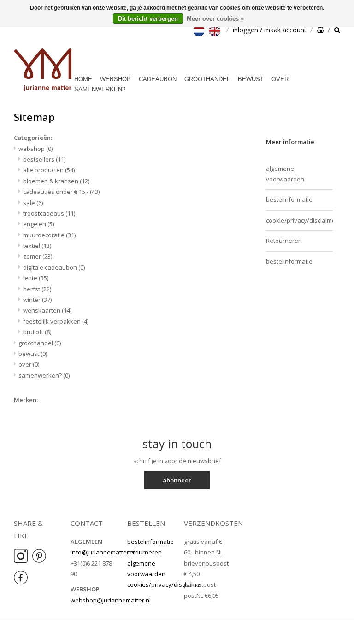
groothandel (207, 79)
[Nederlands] (200, 29)
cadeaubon (158, 79)
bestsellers (44, 159)
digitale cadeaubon (54, 267)
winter (37, 299)
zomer (37, 256)
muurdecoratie (49, 235)
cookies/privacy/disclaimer (164, 584)
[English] (216, 29)
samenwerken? (99, 89)
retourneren (144, 552)
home (83, 79)
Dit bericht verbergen (148, 18)
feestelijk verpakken (55, 321)
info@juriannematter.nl (103, 552)
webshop (115, 79)
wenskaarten (47, 310)
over (280, 79)
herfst (37, 289)
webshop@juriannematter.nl (111, 600)
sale (33, 203)
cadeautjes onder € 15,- (61, 191)
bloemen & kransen (56, 181)
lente (35, 278)
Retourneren (284, 240)
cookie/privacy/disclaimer (299, 220)
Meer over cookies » (215, 18)
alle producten (49, 170)
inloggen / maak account (270, 29)
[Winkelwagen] (320, 29)
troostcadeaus (49, 213)
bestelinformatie (289, 199)
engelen (38, 224)
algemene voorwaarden (285, 173)
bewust (251, 79)
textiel (37, 245)
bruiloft (37, 332)
